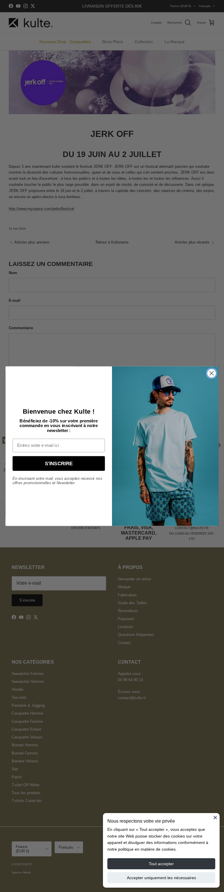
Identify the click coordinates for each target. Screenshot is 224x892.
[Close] (215, 817)
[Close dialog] (211, 373)
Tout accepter (161, 863)
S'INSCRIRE (59, 463)
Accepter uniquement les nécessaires (161, 877)
